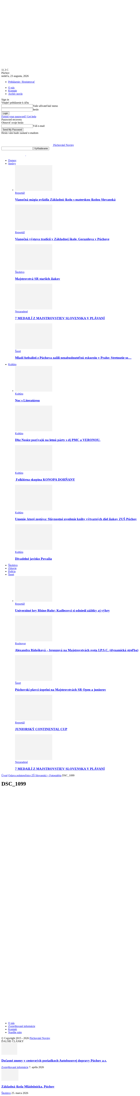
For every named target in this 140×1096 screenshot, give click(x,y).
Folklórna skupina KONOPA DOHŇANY (45, 479)
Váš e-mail (39, 125)
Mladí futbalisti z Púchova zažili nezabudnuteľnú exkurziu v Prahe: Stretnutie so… (73, 357)
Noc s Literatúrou (27, 400)
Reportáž (20, 192)
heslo (36, 109)
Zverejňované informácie (21, 1026)
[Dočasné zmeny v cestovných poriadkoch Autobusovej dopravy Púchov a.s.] (9, 1053)
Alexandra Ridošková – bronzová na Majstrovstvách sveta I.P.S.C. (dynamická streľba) (76, 650)
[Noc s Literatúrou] (33, 390)
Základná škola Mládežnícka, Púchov (27, 1086)
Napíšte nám (15, 1032)
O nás (11, 87)
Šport (18, 351)
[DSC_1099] (59, 964)
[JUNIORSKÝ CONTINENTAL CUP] (33, 719)
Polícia (12, 571)
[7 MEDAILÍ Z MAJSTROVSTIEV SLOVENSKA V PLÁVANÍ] (33, 308)
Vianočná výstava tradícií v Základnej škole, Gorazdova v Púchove (62, 239)
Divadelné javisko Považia (33, 558)
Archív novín (15, 93)
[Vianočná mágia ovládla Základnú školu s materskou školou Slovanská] (33, 189)
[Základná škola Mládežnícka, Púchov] (9, 1079)
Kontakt (12, 90)
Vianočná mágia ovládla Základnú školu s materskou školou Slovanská (65, 199)
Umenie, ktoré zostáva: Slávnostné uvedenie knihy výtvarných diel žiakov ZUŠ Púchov (76, 519)
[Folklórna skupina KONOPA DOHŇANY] (33, 469)
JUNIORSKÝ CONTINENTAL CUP (41, 729)
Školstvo (19, 272)
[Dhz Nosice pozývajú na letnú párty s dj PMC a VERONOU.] (33, 430)
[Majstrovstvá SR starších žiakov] (33, 269)
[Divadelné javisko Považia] (33, 548)
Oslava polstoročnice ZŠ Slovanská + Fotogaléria (34, 775)
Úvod (4, 775)
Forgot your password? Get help (18, 116)
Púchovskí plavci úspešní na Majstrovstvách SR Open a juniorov (60, 689)
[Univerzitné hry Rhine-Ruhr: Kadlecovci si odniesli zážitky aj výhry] (33, 600)
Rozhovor (20, 643)
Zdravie (12, 568)
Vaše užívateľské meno (45, 105)
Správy (12, 163)
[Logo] (13, 154)
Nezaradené (21, 311)
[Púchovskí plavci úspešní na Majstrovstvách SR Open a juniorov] (33, 679)
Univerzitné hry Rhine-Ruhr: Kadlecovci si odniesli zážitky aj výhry (62, 610)
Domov (12, 160)
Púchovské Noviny (40, 1038)
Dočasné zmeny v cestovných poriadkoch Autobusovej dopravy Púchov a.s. (54, 1060)
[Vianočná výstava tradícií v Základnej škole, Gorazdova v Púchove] (33, 229)
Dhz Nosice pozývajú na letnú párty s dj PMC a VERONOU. (57, 440)
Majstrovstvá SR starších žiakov (37, 278)
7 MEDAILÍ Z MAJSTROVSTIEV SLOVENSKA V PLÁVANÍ (60, 318)
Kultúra (12, 364)
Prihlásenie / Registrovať (21, 81)
